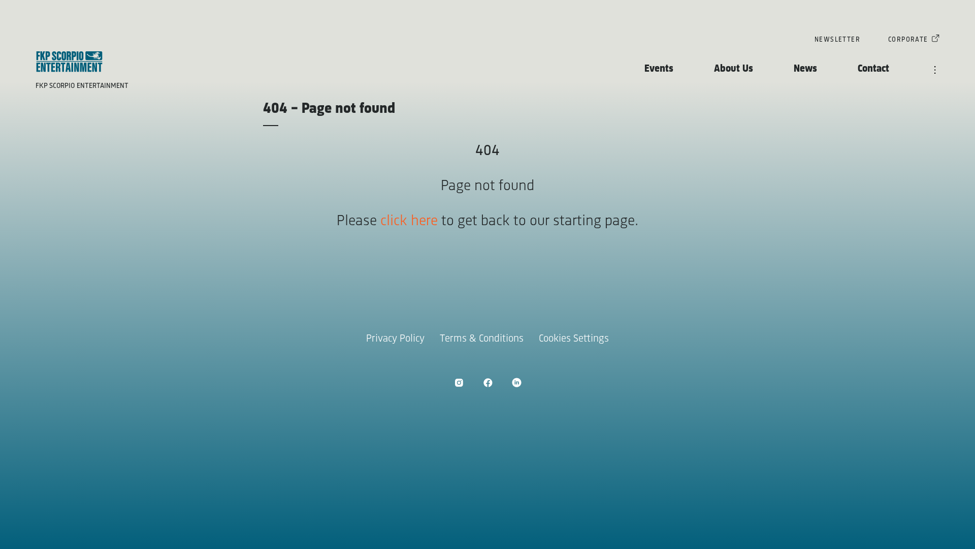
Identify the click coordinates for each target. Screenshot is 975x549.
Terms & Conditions (482, 338)
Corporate (908, 40)
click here (409, 221)
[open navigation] (935, 71)
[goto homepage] (69, 61)
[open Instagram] (459, 382)
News (805, 69)
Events (658, 69)
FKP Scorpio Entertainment (82, 86)
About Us (733, 69)
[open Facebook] (488, 382)
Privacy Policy (395, 338)
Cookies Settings (574, 338)
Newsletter (837, 40)
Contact (873, 69)
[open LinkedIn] (517, 382)
